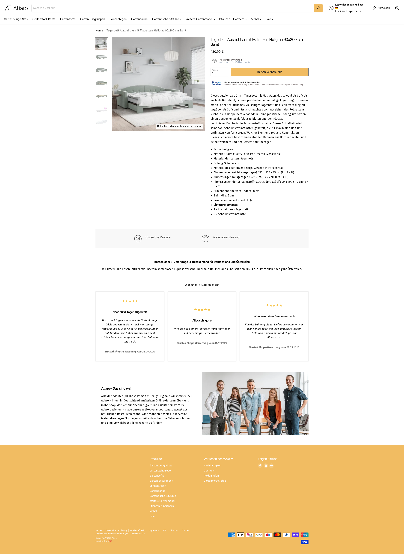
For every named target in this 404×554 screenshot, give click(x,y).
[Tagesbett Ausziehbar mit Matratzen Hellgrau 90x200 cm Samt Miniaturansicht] (101, 44)
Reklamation (211, 475)
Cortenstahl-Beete (43, 19)
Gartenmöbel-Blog (215, 480)
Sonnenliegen (118, 19)
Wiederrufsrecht (137, 530)
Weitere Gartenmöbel (199, 19)
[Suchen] (318, 8)
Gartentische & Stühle (166, 19)
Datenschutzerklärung (116, 530)
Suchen (98, 530)
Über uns (209, 470)
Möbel (255, 19)
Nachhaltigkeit (212, 465)
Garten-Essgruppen (92, 19)
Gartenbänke (139, 19)
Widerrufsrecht (138, 534)
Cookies (185, 530)
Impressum (154, 530)
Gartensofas (67, 19)
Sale (269, 19)
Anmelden (384, 7)
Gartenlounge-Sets (16, 19)
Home (99, 30)
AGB (164, 530)
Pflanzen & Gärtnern (232, 19)
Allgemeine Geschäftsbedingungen (111, 534)
